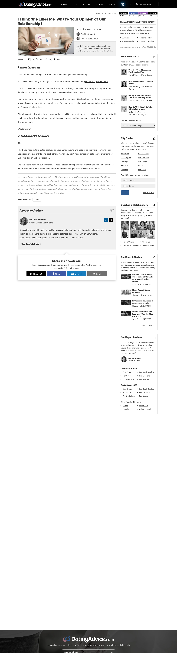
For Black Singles (146, 372)
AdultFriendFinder (147, 409)
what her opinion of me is (96, 81)
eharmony (143, 405)
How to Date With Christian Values (140, 82)
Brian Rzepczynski (136, 100)
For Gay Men (128, 375)
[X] (111, 220)
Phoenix (124, 169)
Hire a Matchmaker (131, 245)
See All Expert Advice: (131, 120)
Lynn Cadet (137, 284)
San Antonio (143, 157)
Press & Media (128, 41)
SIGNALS (37, 199)
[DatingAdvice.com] (35, 4)
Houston (124, 165)
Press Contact (148, 245)
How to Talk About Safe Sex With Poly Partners (141, 108)
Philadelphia (143, 153)
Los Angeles (126, 157)
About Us (126, 37)
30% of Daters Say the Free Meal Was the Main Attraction (142, 314)
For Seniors (144, 379)
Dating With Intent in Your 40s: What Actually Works (139, 96)
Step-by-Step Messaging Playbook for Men (139, 70)
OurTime (126, 409)
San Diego (142, 161)
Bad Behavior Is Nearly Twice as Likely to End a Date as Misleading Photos (142, 278)
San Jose (142, 169)
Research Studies (146, 41)
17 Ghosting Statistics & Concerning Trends (142, 301)
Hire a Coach (128, 241)
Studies (100, 4)
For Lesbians (144, 375)
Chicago (124, 161)
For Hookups (128, 379)
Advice (64, 4)
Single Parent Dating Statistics (141, 291)
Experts (87, 4)
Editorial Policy (145, 37)
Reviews (112, 4)
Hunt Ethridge (134, 74)
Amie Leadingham (136, 86)
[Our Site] (130, 4)
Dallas (140, 165)
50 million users (142, 30)
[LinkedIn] (106, 220)
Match (125, 405)
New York (125, 153)
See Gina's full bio (30, 244)
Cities (75, 4)
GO (125, 192)
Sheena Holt (137, 295)
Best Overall (128, 372)
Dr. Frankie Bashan (136, 112)
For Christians (129, 396)
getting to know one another (99, 164)
